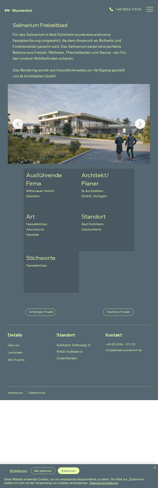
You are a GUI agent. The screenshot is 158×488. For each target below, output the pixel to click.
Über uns (14, 345)
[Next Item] (140, 124)
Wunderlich (22, 10)
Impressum (15, 393)
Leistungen (15, 352)
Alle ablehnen (43, 471)
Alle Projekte (16, 360)
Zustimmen (68, 471)
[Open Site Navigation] (149, 9)
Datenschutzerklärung (103, 483)
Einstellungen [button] (18, 471)
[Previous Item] (18, 124)
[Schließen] (154, 468)
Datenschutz (36, 393)
